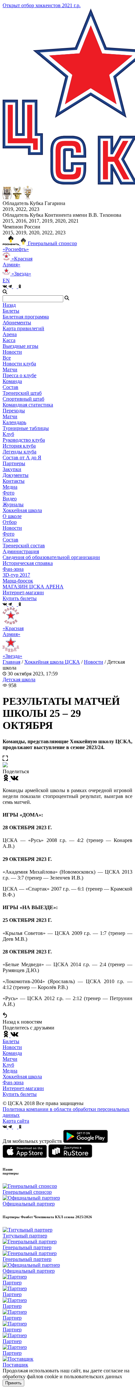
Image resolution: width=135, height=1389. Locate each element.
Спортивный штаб (23, 399)
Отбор (10, 522)
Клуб (8, 1065)
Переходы (14, 410)
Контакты (14, 481)
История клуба (19, 446)
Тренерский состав (24, 545)
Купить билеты (20, 1094)
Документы (16, 475)
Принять (13, 1383)
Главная (11, 662)
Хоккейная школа (22, 1076)
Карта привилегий (23, 328)
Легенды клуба (19, 451)
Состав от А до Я (22, 457)
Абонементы (17, 322)
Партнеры (14, 463)
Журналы (13, 504)
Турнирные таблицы (26, 428)
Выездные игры (20, 346)
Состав (10, 387)
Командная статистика (28, 404)
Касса (9, 340)
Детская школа (19, 679)
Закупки (12, 469)
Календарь (14, 422)
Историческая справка (28, 563)
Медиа (10, 1070)
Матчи (10, 369)
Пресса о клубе (19, 375)
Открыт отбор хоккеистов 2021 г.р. (42, 5)
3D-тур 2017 (16, 575)
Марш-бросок (18, 581)
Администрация (21, 551)
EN (6, 280)
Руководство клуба (24, 440)
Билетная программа (26, 316)
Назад (9, 305)
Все (7, 358)
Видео (10, 498)
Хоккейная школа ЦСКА (52, 662)
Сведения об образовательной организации (51, 557)
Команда (12, 1053)
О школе (12, 516)
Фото (8, 492)
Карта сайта (16, 1121)
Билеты (11, 1041)
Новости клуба (19, 363)
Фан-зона (13, 1082)
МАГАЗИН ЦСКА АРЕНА (33, 586)
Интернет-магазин (23, 1088)
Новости (12, 528)
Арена (10, 334)
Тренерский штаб (22, 393)
